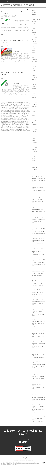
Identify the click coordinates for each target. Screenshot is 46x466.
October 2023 (34, 84)
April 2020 (33, 160)
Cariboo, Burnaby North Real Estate (38, 199)
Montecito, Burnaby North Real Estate (38, 307)
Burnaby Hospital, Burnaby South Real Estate (23, 103)
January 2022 (34, 122)
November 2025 (34, 39)
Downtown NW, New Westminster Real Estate (11, 107)
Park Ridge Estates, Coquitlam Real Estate (20, 119)
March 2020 (34, 162)
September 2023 (34, 86)
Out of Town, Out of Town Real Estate (38, 321)
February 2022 (34, 120)
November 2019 (34, 169)
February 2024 (34, 77)
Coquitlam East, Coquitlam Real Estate (38, 217)
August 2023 (34, 88)
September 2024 (34, 64)
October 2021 (34, 127)
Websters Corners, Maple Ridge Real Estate (18, 127)
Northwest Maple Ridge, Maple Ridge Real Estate (7, 118)
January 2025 (34, 57)
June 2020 (33, 156)
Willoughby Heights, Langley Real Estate (38, 416)
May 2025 (33, 50)
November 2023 (34, 82)
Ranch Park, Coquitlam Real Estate (9, 16)
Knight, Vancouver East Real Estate (15, 114)
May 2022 (33, 115)
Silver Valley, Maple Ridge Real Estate (38, 357)
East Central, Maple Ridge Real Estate (38, 238)
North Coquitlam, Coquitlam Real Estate (11, 117)
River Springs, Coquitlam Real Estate (5, 122)
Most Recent (34, 21)
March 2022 (34, 118)
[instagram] (25, 441)
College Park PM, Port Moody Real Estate (15, 106)
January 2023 (34, 100)
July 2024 (33, 68)
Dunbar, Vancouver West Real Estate (5, 108)
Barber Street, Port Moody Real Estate (17, 101)
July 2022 (33, 111)
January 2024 (34, 79)
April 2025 (33, 52)
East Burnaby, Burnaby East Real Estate (38, 236)
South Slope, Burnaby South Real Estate (23, 123)
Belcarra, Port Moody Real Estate (10, 102)
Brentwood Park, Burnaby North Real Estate (19, 102)
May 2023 (33, 93)
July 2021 (33, 133)
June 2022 (33, 113)
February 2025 (34, 55)
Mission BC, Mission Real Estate (37, 306)
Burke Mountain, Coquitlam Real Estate (13, 103)
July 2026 (33, 25)
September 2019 (34, 172)
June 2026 (33, 26)
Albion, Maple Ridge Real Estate (8, 101)
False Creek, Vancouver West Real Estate (10, 109)
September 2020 (34, 151)
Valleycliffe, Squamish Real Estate (24, 126)
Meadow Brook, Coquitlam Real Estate (7, 116)
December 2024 (34, 59)
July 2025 (33, 46)
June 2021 (33, 135)
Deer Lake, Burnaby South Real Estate (38, 224)
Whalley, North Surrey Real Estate (7, 129)
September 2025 (34, 43)
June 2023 (33, 91)
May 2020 (33, 158)
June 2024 (33, 70)
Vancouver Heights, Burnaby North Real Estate (6, 127)
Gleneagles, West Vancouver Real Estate (15, 110)
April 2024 (33, 73)
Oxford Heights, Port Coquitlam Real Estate (9, 119)
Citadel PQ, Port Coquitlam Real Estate (24, 105)
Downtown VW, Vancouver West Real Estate (23, 107)
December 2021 (34, 124)
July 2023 (33, 90)
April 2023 (33, 95)
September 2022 (34, 108)
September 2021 (34, 129)
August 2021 (34, 131)
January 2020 (34, 165)
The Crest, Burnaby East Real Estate (38, 378)
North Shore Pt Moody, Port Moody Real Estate (23, 117)
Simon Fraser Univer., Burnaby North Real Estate (11, 123)
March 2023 (34, 97)
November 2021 (34, 126)
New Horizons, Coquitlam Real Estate (38, 309)
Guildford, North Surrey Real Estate (38, 262)
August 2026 (34, 23)
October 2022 (34, 106)
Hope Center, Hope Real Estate (7, 113)
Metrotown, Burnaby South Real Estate (17, 116)
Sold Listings (34, 17)
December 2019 (34, 167)
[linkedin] (23, 441)
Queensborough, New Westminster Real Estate (20, 120)
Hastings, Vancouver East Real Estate (38, 267)
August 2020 (34, 153)
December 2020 (34, 145)
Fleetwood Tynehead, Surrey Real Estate (21, 109)
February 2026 (34, 34)
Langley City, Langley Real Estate (24, 114)
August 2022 (34, 109)
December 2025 (34, 37)
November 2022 (34, 104)
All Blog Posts (34, 12)
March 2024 (34, 75)
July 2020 (33, 154)
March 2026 (34, 32)
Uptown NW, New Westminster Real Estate (13, 126)
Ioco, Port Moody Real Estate (24, 113)
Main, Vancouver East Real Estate (8, 115)
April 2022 (33, 117)
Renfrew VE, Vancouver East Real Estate (23, 121)
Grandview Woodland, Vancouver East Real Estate (23, 111)
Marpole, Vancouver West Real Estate (17, 115)
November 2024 (34, 61)
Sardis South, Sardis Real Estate (24, 122)
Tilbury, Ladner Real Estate (36, 380)
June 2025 (33, 48)
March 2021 (34, 140)
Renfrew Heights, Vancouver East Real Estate (12, 121)
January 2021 (34, 144)
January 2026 (34, 35)
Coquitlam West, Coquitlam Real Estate (38, 219)
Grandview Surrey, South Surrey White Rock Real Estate (10, 111)
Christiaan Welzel (19, 460)
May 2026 (33, 28)
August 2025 (34, 44)
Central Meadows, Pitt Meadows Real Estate (18, 104)
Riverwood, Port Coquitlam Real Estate (15, 122)
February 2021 (34, 142)
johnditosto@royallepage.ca (25, 439)
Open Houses (34, 16)
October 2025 (34, 41)
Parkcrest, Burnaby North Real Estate (38, 328)
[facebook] (20, 441)
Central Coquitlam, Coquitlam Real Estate (8, 104)
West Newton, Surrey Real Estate (5, 128)
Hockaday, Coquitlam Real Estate (37, 273)
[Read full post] (6, 20)
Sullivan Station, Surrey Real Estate (12, 125)
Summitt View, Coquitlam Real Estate (21, 125)
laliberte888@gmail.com (40, 1)
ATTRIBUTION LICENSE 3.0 (29, 460)
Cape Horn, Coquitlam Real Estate (37, 197)
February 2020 (34, 163)
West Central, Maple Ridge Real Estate (38, 397)
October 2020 (34, 149)
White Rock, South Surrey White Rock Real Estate (18, 129)
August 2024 (34, 66)
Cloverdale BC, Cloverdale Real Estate (5, 106)
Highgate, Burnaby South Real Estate (18, 112)
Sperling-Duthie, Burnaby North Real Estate (19, 124)
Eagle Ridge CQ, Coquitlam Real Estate (15, 108)
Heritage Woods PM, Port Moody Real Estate (8, 112)
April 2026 (33, 30)
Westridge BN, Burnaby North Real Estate (14, 128)
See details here (16, 51)
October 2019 (34, 171)
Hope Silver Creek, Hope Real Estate (16, 113)
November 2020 (34, 147)
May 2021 (33, 136)
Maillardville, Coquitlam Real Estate (37, 292)
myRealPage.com (23, 458)
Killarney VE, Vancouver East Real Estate (6, 114)
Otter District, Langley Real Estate (17, 118)
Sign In (2, 0)
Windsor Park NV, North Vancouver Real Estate (14, 130)
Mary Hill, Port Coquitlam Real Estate (38, 297)
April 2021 (33, 138)
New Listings (34, 14)
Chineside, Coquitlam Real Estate (14, 105)
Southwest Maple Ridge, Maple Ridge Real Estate (7, 124)
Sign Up (6, 0)
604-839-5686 (17, 1)
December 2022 (34, 102)
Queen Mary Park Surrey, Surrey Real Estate (8, 120)
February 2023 (34, 99)
